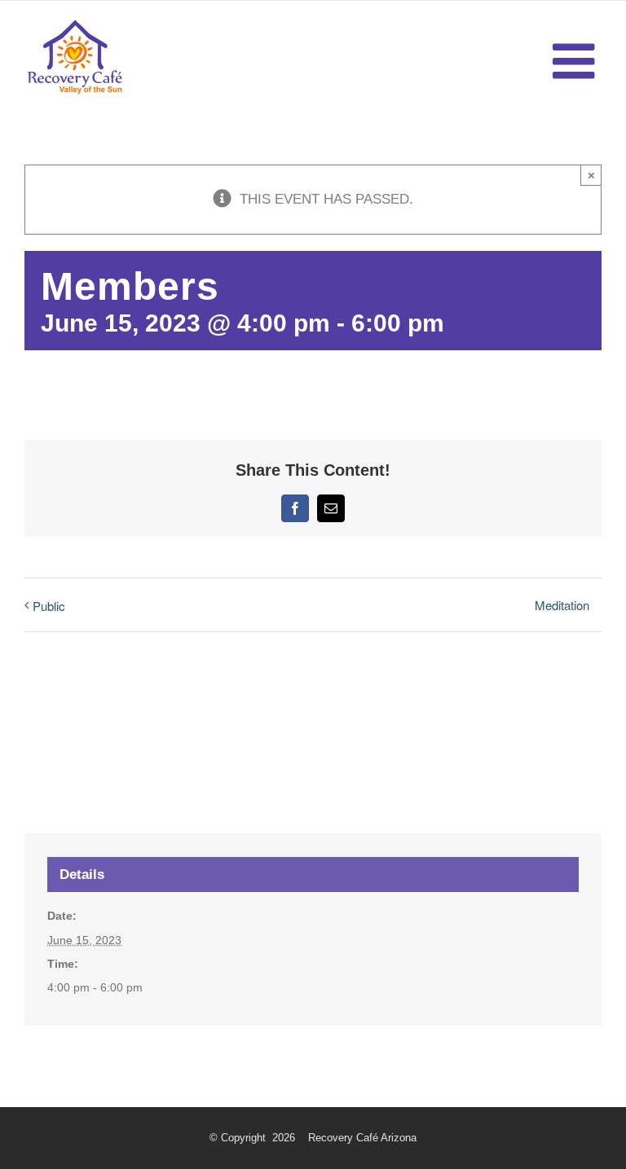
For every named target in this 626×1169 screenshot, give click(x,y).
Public (49, 605)
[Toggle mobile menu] (577, 61)
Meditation (562, 604)
